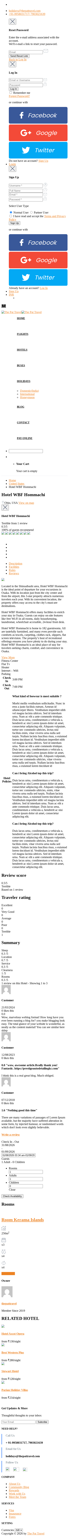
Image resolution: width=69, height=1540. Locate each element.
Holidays (23, 381)
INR (11, 294)
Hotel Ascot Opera (12, 1333)
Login (12, 164)
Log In (44, 288)
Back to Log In (17, 59)
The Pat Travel (35, 1533)
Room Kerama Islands (22, 1219)
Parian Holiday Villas (14, 1390)
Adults (13, 1175)
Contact (23, 422)
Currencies (7, 1530)
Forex (12, 1516)
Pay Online (24, 438)
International (27, 394)
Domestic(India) (29, 390)
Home (21, 318)
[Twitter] (38, 157)
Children (14, 1182)
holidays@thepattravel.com (24, 10)
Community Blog (19, 1487)
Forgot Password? (19, 96)
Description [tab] (15, 563)
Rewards (14, 1490)
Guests (5, 1158)
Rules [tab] (12, 570)
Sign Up (43, 160)
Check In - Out (10, 1141)
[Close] (12, 22)
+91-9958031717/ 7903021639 (27, 14)
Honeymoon (27, 397)
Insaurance (15, 1513)
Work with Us (17, 1493)
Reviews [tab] (14, 573)
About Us (14, 1483)
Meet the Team (17, 1497)
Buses (21, 365)
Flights (22, 334)
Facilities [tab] (14, 566)
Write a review (10, 1134)
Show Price (8, 1273)
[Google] (38, 140)
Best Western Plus (12, 1352)
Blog (20, 406)
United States (16, 483)
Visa (11, 1510)
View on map (26, 502)
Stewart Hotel (10, 1371)
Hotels (22, 349)
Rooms (13, 1168)
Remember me (21, 92)
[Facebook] (38, 122)
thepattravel (9, 1303)
